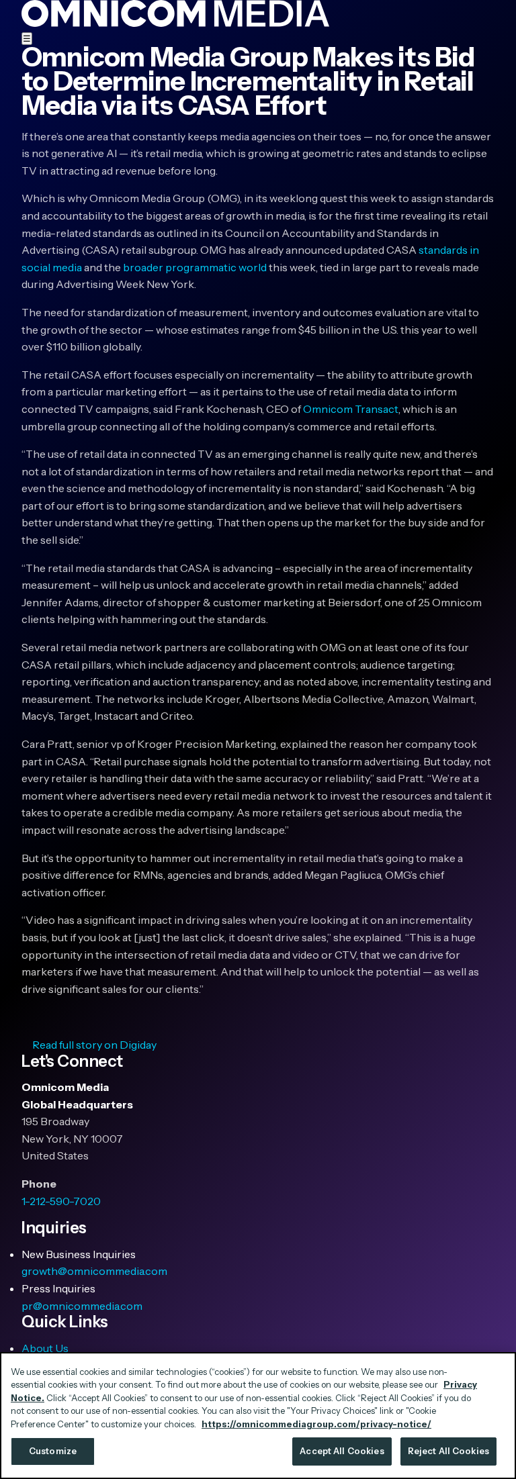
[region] (258, 1415)
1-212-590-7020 (61, 1201)
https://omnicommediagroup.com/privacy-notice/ (316, 1424)
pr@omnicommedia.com (82, 1306)
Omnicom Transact (350, 409)
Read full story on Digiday (94, 1044)
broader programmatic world (195, 267)
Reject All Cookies (448, 1450)
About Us (45, 1348)
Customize (53, 1450)
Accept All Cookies (342, 1450)
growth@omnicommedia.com (94, 1271)
